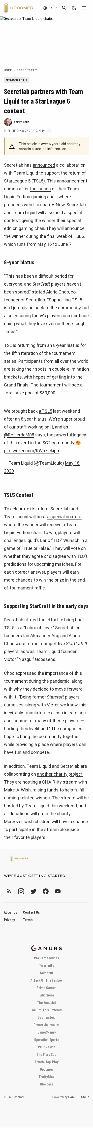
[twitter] (33, 891)
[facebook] (45, 891)
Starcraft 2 (27, 70)
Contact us (31, 912)
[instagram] (21, 891)
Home (8, 70)
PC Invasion (46, 1046)
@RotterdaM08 (19, 434)
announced (44, 165)
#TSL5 (45, 411)
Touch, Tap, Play (47, 1061)
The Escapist (46, 1002)
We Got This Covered (46, 1009)
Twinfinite (46, 965)
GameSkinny (46, 1032)
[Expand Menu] (84, 8)
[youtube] (58, 891)
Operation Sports (46, 1039)
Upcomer (46, 1069)
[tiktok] (67, 891)
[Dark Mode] (74, 8)
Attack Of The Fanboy (46, 980)
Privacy (9, 919)
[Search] (64, 8)
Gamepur (46, 972)
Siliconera (46, 995)
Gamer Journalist (46, 1024)
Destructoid (47, 1017)
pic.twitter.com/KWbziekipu (31, 450)
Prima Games (46, 987)
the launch (40, 188)
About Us (10, 912)
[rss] (9, 891)
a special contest (64, 516)
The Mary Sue (46, 1054)
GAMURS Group (78, 1097)
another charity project (60, 774)
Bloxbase (46, 1084)
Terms (27, 919)
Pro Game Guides (46, 957)
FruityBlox (46, 1076)
